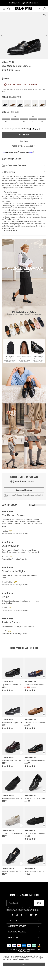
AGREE (24, 964)
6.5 (15, 117)
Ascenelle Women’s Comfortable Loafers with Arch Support (23, 871)
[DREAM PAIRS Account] (39, 8)
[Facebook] (12, 914)
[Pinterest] (26, 914)
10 (33, 121)
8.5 (6, 121)
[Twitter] (35, 914)
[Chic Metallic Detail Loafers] (5, 103)
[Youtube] (31, 914)
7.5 (33, 117)
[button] (4, 9)
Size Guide (15, 112)
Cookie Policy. (24, 959)
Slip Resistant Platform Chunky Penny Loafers (18, 685)
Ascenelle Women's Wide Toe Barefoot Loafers (18, 798)
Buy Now (24, 141)
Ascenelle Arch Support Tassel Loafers (15, 722)
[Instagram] (17, 914)
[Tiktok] (21, 914)
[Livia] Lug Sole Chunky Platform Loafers (16, 760)
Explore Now (34, 3)
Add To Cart (24, 135)
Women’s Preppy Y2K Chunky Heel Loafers (17, 833)
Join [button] (39, 903)
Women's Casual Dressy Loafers (35, 871)
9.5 (24, 121)
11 (42, 121)
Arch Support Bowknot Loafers (35, 685)
